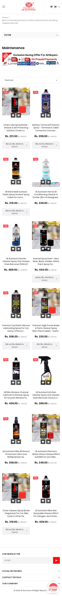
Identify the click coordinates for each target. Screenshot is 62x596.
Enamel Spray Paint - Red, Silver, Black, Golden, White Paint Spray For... (46, 261)
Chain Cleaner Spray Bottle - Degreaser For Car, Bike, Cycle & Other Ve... (16, 513)
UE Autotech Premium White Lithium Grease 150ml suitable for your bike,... (46, 454)
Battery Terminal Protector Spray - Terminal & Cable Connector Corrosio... (45, 127)
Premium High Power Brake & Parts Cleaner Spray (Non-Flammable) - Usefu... (46, 328)
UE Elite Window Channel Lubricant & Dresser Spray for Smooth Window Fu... (16, 395)
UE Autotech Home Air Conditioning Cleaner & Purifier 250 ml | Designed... (46, 194)
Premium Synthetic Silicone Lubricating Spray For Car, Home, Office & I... (16, 328)
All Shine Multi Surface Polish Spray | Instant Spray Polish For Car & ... (16, 194)
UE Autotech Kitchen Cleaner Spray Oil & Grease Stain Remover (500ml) (16, 261)
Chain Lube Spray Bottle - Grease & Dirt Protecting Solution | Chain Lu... (16, 127)
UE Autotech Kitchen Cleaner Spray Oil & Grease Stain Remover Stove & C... (45, 395)
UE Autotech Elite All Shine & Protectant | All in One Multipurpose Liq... (16, 454)
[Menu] (3, 7)
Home (5, 17)
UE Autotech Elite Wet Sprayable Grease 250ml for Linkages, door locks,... (46, 513)
